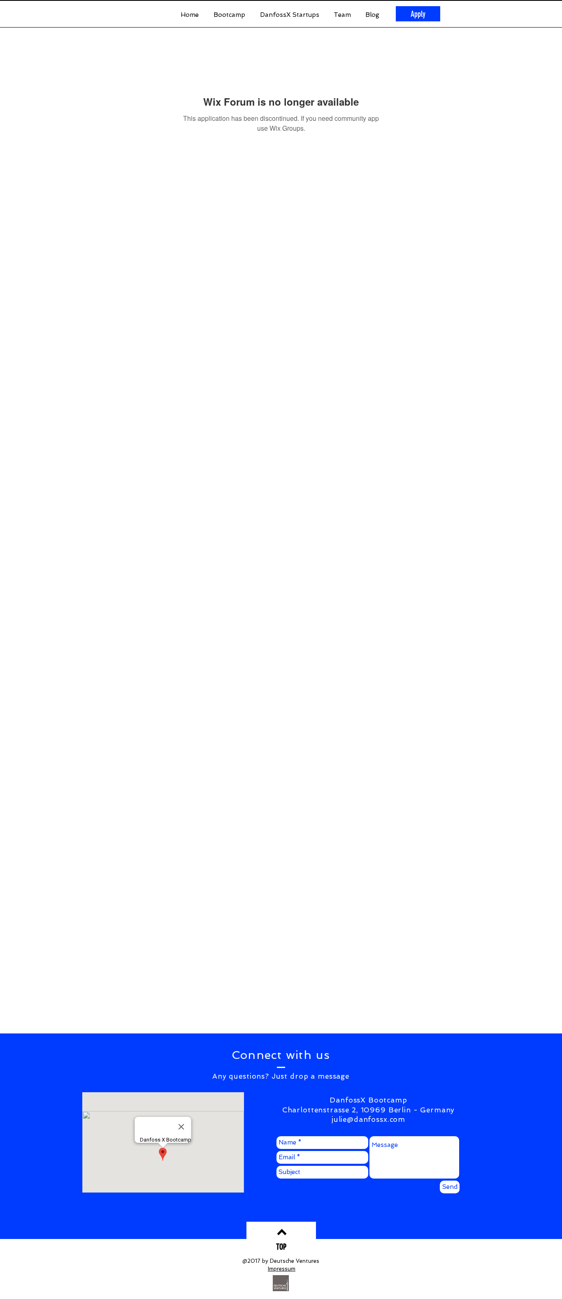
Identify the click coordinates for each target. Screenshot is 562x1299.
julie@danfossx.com (368, 1119)
